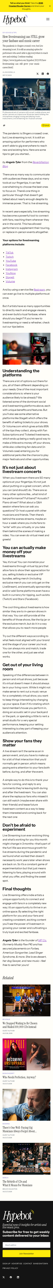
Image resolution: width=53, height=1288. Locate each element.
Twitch (10, 256)
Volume (10, 281)
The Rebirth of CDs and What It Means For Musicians (17, 1183)
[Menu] (47, 19)
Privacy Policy (10, 1268)
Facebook (11, 264)
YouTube (11, 260)
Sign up (6, 1263)
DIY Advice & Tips (9, 33)
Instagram (12, 269)
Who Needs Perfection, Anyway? (19, 1077)
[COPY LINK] (5, 125)
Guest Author (9, 1031)
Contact (27, 1263)
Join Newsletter (26, 1253)
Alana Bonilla (9, 72)
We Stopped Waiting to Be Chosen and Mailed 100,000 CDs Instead (20, 1025)
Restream (39, 289)
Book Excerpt (8, 1073)
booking (6, 1124)
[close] (50, 6)
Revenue (6, 1019)
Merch (5, 1178)
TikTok (10, 252)
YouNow (11, 273)
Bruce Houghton (10, 1189)
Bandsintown (40, 1263)
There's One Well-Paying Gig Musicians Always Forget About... (20, 1129)
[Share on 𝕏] (37, 73)
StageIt (10, 277)
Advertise (16, 1263)
